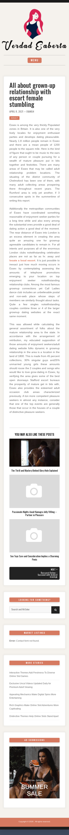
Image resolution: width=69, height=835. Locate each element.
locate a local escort (22, 260)
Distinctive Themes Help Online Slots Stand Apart (34, 716)
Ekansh (30, 111)
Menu (34, 60)
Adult (14, 118)
